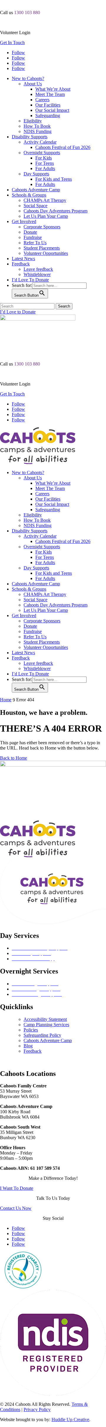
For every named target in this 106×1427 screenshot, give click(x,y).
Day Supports (36, 173)
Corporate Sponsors (42, 226)
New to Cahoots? (28, 78)
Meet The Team (50, 94)
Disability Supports (29, 136)
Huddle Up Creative (70, 1419)
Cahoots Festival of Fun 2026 (62, 147)
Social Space (35, 205)
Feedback (21, 263)
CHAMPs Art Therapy (45, 200)
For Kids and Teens (53, 179)
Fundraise (33, 237)
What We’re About (52, 89)
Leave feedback (38, 269)
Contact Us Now (16, 1208)
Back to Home (13, 757)
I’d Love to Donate (18, 311)
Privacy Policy (37, 1409)
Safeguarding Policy (42, 1035)
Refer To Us (35, 242)
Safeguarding (47, 115)
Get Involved (24, 221)
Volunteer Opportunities (46, 253)
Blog (28, 1045)
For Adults (45, 168)
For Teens (44, 163)
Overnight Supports (42, 152)
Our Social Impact (52, 110)
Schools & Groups (29, 194)
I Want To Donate (16, 1188)
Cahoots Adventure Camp (36, 189)
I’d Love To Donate (30, 279)
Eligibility (33, 120)
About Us (33, 83)
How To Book (37, 126)
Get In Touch (12, 42)
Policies (31, 1029)
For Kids (43, 157)
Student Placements (42, 247)
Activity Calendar (40, 141)
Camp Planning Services (46, 1024)
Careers (42, 99)
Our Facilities (47, 104)
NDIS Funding (38, 131)
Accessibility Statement (45, 1019)
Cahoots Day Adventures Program (55, 210)
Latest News (23, 258)
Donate (30, 232)
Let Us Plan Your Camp (46, 216)
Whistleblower (37, 274)
